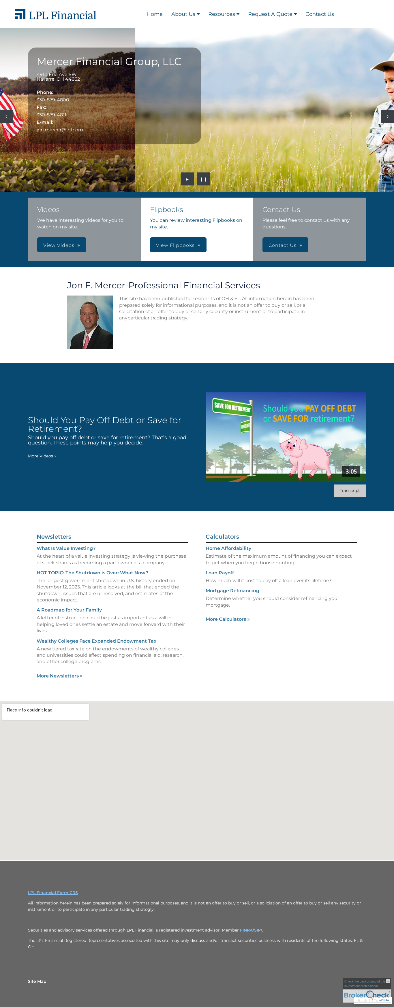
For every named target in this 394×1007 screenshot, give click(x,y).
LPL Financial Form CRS (53, 892)
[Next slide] (387, 116)
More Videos (42, 456)
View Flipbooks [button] (175, 245)
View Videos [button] (58, 245)
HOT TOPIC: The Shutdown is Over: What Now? (92, 573)
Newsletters (54, 536)
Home (155, 14)
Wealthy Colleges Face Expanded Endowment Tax (96, 641)
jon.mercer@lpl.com (60, 129)
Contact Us (319, 14)
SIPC (259, 930)
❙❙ (203, 178)
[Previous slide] (6, 116)
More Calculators (228, 619)
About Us (183, 14)
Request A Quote (270, 14)
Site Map (37, 981)
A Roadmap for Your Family (69, 610)
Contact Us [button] (283, 245)
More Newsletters (59, 676)
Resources (221, 14)
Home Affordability (228, 548)
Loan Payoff (220, 573)
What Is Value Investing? (66, 548)
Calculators (222, 536)
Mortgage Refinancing (232, 590)
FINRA (246, 930)
